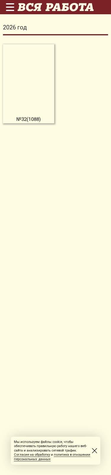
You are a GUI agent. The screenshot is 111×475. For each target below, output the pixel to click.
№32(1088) (28, 119)
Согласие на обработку (32, 455)
